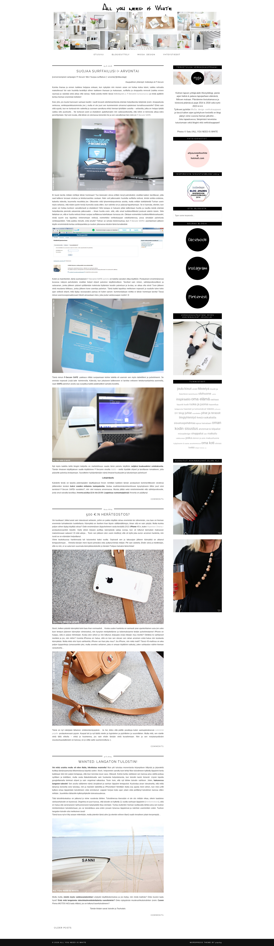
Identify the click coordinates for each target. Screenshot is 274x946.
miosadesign (184, 433)
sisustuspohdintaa (184, 423)
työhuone (217, 409)
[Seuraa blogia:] (197, 251)
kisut (188, 388)
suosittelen (196, 413)
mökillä (214, 394)
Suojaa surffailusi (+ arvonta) (108, 71)
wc (205, 448)
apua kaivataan (203, 423)
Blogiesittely (121, 54)
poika (189, 437)
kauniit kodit (183, 404)
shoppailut (197, 433)
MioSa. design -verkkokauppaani (206, 109)
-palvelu (98, 279)
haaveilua (213, 404)
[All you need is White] (137, 26)
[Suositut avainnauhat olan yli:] (197, 534)
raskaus (214, 399)
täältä (113, 469)
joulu (180, 388)
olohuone (204, 393)
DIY (176, 413)
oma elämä (200, 399)
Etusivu (99, 54)
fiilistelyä (203, 388)
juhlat (188, 413)
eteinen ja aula (198, 438)
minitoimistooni (152, 802)
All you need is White (73, 942)
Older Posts (63, 928)
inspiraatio (183, 399)
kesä (200, 417)
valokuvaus (180, 438)
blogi (181, 413)
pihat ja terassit (210, 413)
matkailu (212, 433)
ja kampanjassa (131, 94)
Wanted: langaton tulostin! (107, 762)
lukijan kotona (199, 448)
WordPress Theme (200, 942)
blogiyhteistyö (187, 417)
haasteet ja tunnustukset (195, 409)
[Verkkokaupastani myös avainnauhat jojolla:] (197, 374)
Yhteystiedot (171, 54)
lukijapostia (179, 409)
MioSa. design (146, 54)
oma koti (207, 443)
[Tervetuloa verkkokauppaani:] (197, 84)
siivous (218, 443)
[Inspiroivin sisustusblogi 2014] (197, 201)
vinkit (194, 389)
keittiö (192, 447)
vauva (210, 408)
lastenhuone (193, 394)
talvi (205, 434)
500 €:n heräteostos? (108, 514)
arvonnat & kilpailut (209, 428)
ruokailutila (209, 417)
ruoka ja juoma (198, 404)
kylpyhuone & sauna (181, 443)
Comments (157, 499)
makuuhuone (212, 438)
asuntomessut (195, 443)
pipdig (218, 942)
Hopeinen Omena (155, 527)
